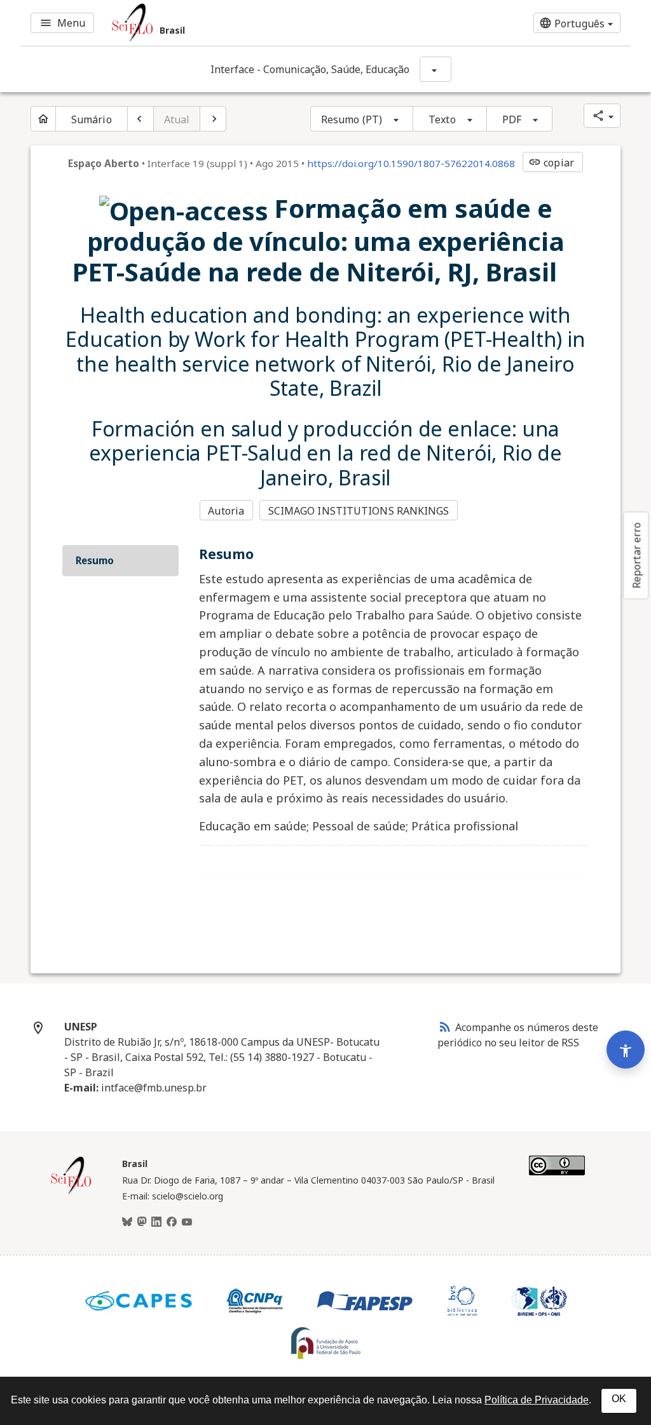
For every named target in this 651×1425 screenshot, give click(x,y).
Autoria (226, 511)
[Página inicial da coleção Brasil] (71, 1192)
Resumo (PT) (351, 119)
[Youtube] (187, 1222)
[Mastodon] (141, 1222)
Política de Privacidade (536, 1400)
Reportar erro (636, 555)
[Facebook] (172, 1222)
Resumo (95, 560)
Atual (177, 119)
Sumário (91, 119)
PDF (511, 119)
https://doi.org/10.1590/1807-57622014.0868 (411, 163)
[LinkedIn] (156, 1222)
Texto (442, 119)
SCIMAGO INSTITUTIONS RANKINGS (358, 511)
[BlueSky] (127, 1222)
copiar (551, 163)
